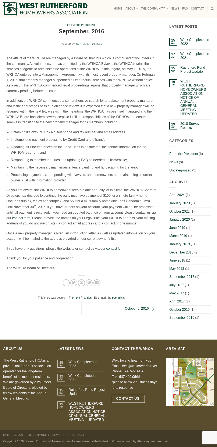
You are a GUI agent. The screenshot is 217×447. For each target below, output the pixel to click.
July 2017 (176, 285)
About (130, 8)
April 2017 (177, 301)
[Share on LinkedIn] (96, 282)
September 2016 (181, 317)
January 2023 (179, 203)
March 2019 (178, 236)
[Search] (212, 9)
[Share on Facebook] (66, 282)
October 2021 (179, 211)
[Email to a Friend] (81, 282)
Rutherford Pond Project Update (192, 69)
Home (118, 8)
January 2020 (179, 219)
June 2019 (177, 228)
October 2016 (179, 309)
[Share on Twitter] (73, 282)
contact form (21, 218)
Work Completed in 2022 (194, 42)
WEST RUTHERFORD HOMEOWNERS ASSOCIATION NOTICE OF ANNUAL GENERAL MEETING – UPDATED (193, 97)
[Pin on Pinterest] (89, 282)
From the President (81, 25)
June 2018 (177, 260)
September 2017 (181, 277)
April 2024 (177, 195)
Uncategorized (180, 170)
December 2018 (181, 252)
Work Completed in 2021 (194, 56)
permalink (118, 297)
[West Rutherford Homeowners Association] (45, 9)
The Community (153, 8)
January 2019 (179, 244)
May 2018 (176, 268)
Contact (197, 8)
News (175, 8)
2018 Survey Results (189, 126)
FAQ (185, 8)
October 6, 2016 (137, 308)
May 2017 (176, 293)
